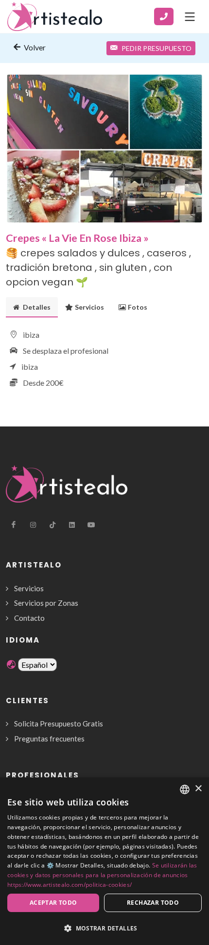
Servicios (89, 307)
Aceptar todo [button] (53, 902)
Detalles (36, 307)
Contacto (29, 618)
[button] (104, 928)
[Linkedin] (72, 525)
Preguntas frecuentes (49, 738)
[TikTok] (52, 525)
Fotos (137, 307)
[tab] (32, 307)
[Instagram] (33, 525)
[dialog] (104, 861)
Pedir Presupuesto (157, 48)
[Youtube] (91, 525)
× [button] (198, 788)
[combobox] (185, 789)
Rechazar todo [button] (153, 902)
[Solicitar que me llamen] (164, 16)
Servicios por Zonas (46, 602)
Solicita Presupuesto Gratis (58, 723)
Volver (34, 47)
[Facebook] (13, 525)
